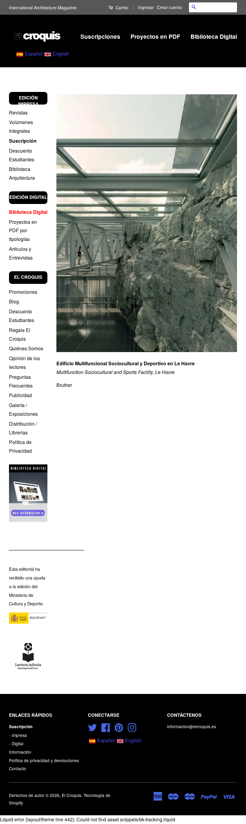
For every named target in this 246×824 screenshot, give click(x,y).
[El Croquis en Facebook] (105, 727)
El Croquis (71, 795)
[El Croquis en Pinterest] (118, 727)
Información (20, 752)
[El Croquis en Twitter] (92, 727)
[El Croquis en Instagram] (132, 727)
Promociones (23, 291)
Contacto (17, 768)
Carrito (121, 8)
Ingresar (146, 7)
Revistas (18, 112)
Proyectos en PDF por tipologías (23, 230)
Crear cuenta (169, 7)
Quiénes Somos (26, 348)
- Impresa (18, 735)
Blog (14, 301)
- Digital (16, 743)
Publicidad (20, 395)
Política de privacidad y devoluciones (44, 760)
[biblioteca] (28, 493)
